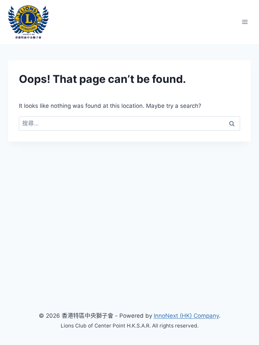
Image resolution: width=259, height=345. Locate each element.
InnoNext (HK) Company (186, 315)
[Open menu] (244, 22)
